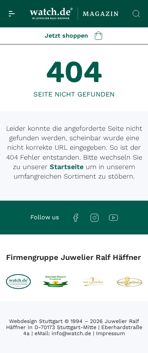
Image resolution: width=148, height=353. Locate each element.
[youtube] (113, 217)
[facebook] (75, 217)
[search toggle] (136, 14)
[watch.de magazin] (74, 14)
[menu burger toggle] (12, 14)
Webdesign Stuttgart (36, 321)
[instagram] (94, 217)
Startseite (66, 167)
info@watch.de (71, 333)
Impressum (110, 333)
